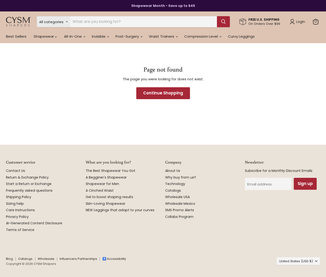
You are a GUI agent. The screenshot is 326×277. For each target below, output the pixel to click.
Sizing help (15, 203)
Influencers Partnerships (78, 258)
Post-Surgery (128, 36)
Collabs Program (179, 216)
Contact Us (15, 170)
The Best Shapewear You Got (110, 170)
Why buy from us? (180, 177)
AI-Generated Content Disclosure (34, 223)
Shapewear (44, 36)
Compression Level (201, 36)
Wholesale (46, 258)
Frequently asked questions (29, 190)
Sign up (305, 183)
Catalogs (173, 190)
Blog (9, 258)
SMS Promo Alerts (179, 210)
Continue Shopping (163, 93)
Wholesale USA (177, 197)
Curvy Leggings (241, 36)
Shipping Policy (18, 197)
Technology (175, 183)
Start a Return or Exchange (29, 183)
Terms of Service (20, 229)
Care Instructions (20, 210)
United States (296, 261)
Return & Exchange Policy (27, 177)
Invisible (99, 36)
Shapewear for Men (102, 183)
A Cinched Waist (100, 190)
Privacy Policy (17, 216)
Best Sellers (16, 36)
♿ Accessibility (114, 258)
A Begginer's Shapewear (106, 177)
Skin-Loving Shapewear (105, 203)
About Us (172, 170)
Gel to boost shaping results (109, 197)
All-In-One (73, 36)
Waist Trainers (162, 36)
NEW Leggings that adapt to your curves (120, 210)
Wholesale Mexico (180, 203)
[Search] (223, 21)
